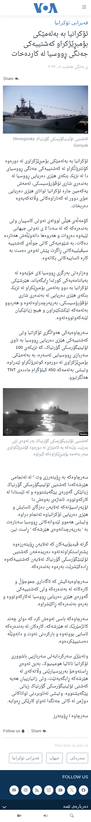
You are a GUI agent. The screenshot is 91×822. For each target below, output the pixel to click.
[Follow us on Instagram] (48, 790)
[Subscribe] (14, 790)
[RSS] (37, 790)
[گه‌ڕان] (72, 816)
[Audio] (45, 816)
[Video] (19, 816)
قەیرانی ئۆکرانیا (71, 22)
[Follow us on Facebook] (83, 790)
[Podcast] (25, 790)
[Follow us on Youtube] (60, 790)
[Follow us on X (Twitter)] (71, 790)
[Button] (11, 79)
